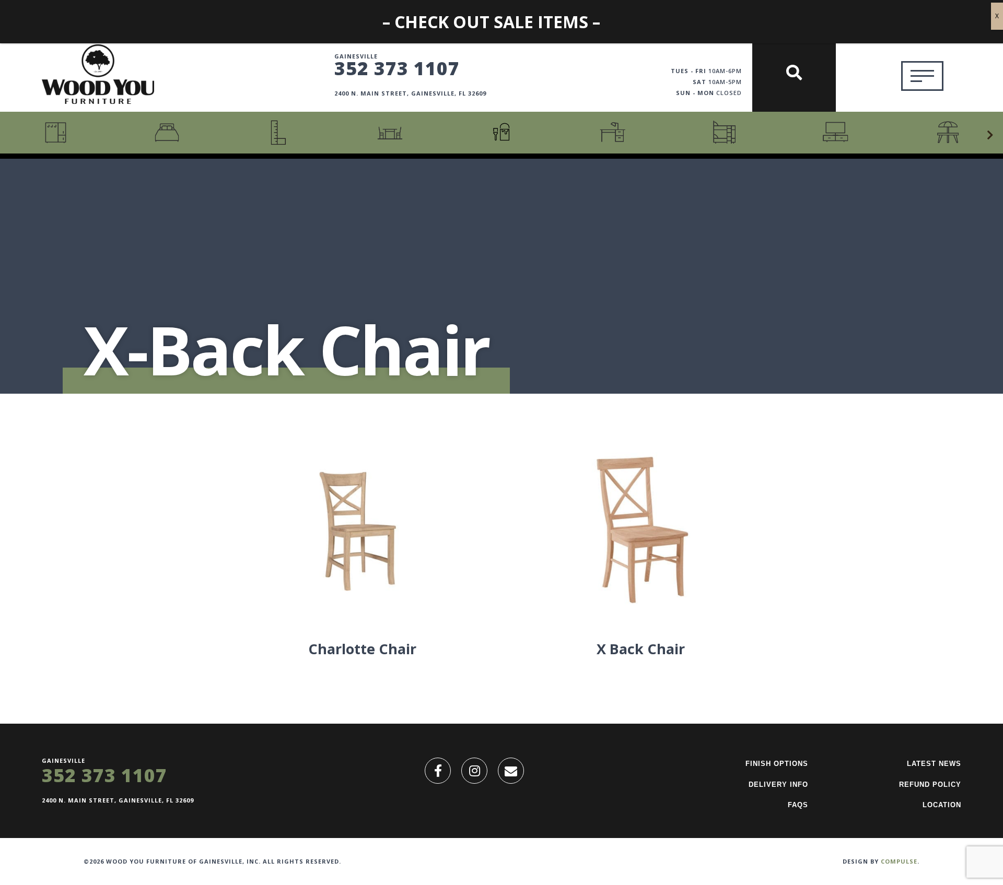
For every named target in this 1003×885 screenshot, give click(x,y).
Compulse (899, 861)
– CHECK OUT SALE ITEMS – (491, 21)
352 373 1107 (397, 67)
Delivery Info (778, 784)
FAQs (798, 805)
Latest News (934, 764)
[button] (990, 135)
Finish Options (776, 764)
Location (942, 805)
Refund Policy (930, 784)
